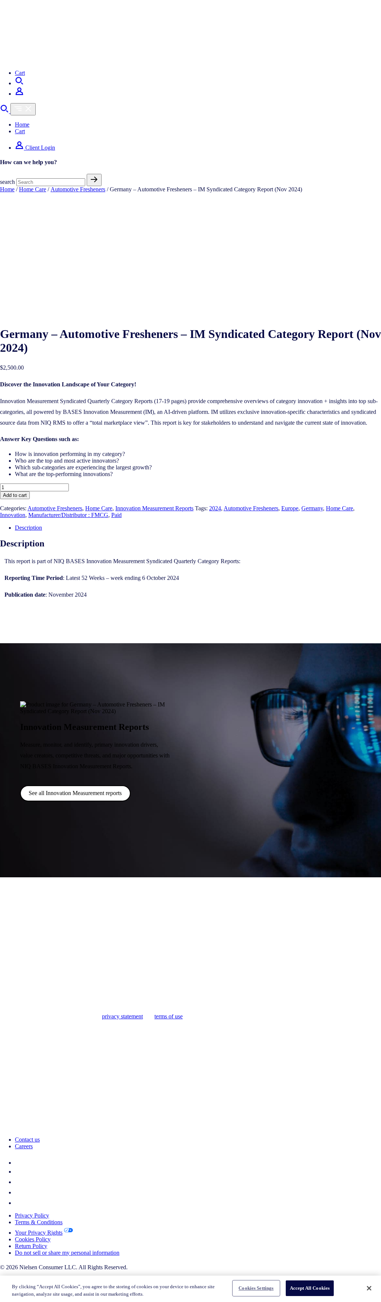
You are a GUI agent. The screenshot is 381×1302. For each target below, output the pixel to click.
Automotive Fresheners (78, 189)
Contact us (27, 1139)
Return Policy (31, 1246)
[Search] (19, 83)
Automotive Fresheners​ (251, 508)
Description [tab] (28, 527)
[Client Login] (19, 93)
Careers (24, 1146)
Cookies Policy (33, 1239)
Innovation (12, 515)
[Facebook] (19, 1182)
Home (22, 124)
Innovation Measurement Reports (154, 508)
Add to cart (15, 495)
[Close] (369, 1288)
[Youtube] (19, 1203)
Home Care (32, 189)
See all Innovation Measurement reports (75, 793)
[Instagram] (19, 1192)
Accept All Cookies (310, 1288)
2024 (215, 508)
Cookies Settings (255, 1288)
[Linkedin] (19, 1162)
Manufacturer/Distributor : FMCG (68, 515)
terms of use (168, 1016)
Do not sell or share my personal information (67, 1253)
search (7, 182)
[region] (190, 1289)
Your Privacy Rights (39, 1232)
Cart (20, 73)
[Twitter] (18, 1171)
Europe (289, 508)
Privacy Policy (32, 1215)
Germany (312, 508)
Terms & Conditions (39, 1222)
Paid (116, 515)
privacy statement (122, 1016)
